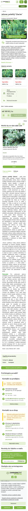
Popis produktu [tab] (7, 170)
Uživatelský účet (16, 2)
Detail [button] (13, 166)
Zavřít (4, 121)
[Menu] (24, 1)
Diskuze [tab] (16, 170)
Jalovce (11, 364)
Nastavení (13, 503)
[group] (13, 148)
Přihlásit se (20, 467)
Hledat (21, 6)
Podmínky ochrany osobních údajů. (11, 495)
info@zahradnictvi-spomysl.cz (13, 441)
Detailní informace (6, 62)
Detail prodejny (13, 409)
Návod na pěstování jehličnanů (13, 372)
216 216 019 (8, 397)
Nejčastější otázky (13, 449)
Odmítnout (7, 507)
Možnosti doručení (12, 100)
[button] (13, 161)
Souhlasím (20, 507)
